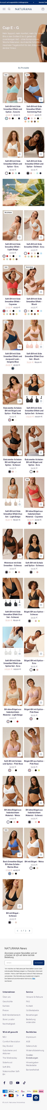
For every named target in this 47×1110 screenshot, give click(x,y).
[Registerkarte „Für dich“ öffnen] (36, 1098)
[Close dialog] (44, 546)
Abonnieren (34, 561)
